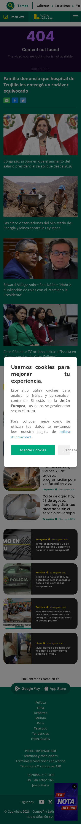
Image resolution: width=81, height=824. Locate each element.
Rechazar (67, 450)
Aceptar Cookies (33, 450)
